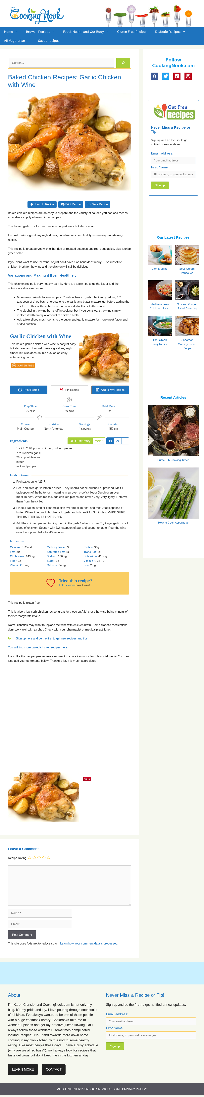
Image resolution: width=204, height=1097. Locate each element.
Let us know (67, 585)
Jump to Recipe (43, 204)
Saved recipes (48, 41)
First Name (159, 167)
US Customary (80, 441)
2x (118, 441)
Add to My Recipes (112, 389)
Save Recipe (99, 204)
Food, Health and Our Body (83, 32)
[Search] (123, 63)
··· (125, 441)
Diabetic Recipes (167, 32)
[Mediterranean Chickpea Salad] (164, 299)
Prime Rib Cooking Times (173, 460)
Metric (99, 441)
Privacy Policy (134, 1089)
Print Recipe (73, 204)
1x (110, 441)
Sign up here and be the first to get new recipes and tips (52, 638)
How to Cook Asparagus (173, 522)
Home (8, 32)
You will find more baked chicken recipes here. (38, 647)
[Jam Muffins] (164, 264)
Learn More (23, 1069)
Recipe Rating (17, 858)
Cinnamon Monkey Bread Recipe (187, 344)
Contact (54, 1069)
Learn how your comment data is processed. (89, 943)
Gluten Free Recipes (132, 32)
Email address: (162, 153)
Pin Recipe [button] (72, 389)
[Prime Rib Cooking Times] (173, 453)
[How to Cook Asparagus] (173, 516)
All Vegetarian (14, 41)
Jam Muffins (159, 268)
